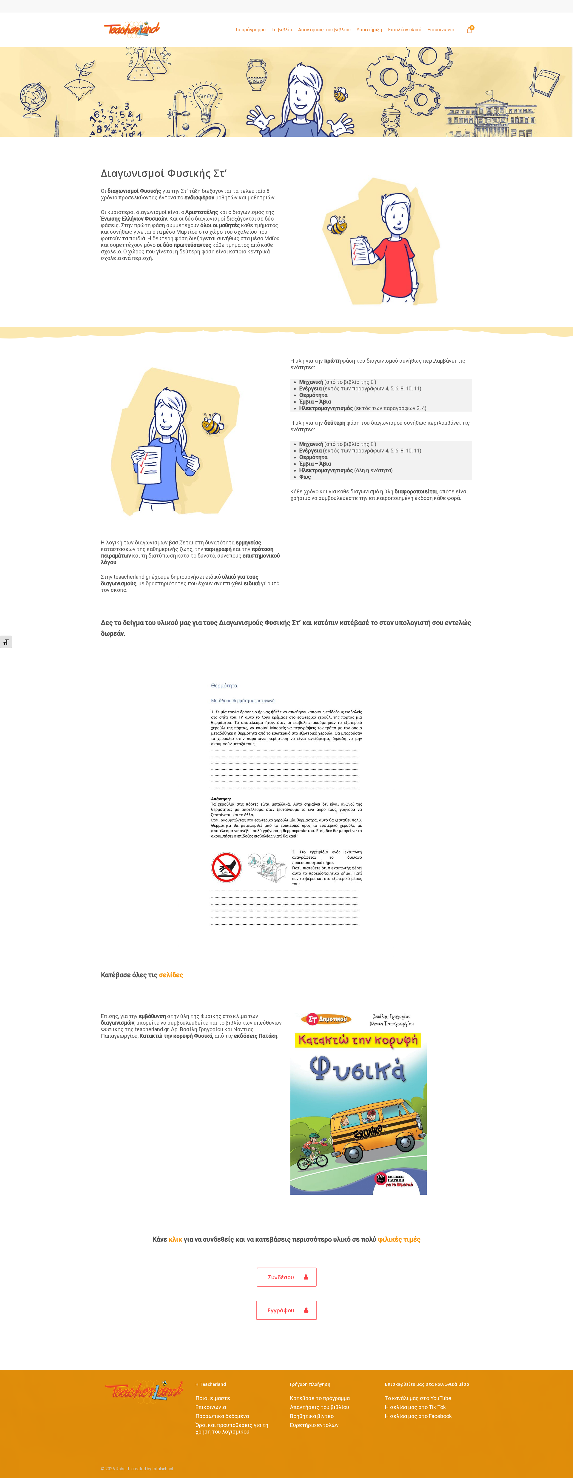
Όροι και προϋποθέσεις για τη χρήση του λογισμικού (231, 1428)
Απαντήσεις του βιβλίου (319, 1407)
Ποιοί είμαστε (212, 1398)
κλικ (175, 1239)
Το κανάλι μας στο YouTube (418, 1398)
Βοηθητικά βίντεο (312, 1416)
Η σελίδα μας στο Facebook (418, 1416)
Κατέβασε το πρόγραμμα (320, 1398)
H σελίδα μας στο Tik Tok (415, 1407)
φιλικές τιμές (399, 1239)
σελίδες (171, 975)
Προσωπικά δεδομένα (222, 1416)
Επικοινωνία (210, 1407)
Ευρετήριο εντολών (314, 1425)
